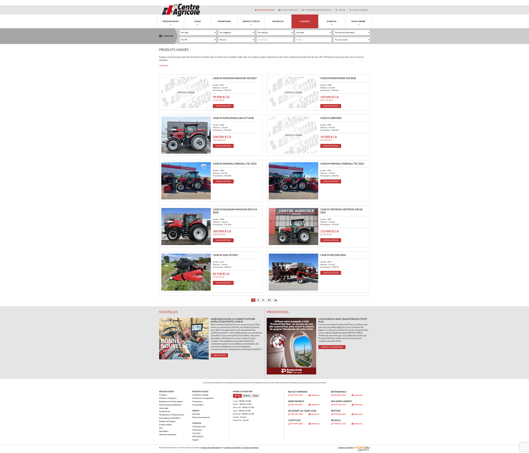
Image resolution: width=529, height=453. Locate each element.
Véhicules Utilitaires (167, 434)
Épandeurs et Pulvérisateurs (171, 401)
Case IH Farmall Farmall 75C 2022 (342, 163)
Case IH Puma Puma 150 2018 (338, 78)
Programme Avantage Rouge (318, 10)
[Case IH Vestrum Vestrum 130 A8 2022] (293, 226)
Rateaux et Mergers (167, 421)
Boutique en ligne (266, 10)
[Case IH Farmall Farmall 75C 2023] (186, 180)
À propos (196, 423)
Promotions (278, 312)
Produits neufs (166, 392)
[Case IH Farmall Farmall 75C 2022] (293, 180)
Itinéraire (315, 395)
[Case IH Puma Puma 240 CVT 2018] (186, 135)
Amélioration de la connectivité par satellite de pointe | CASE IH (233, 320)
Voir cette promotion (332, 347)
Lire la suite (163, 65)
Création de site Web (345, 447)
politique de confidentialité (210, 447)
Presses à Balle (165, 425)
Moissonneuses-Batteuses (170, 405)
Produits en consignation (203, 398)
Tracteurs (163, 395)
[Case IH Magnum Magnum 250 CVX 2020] (186, 226)
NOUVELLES (197, 436)
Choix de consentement (250, 447)
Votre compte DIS (289, 10)
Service (195, 411)
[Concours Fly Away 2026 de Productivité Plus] (291, 346)
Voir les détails (223, 106)
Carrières (196, 433)
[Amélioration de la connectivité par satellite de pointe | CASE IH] (184, 338)
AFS (161, 428)
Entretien (196, 414)
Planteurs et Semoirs (168, 398)
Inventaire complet (200, 395)
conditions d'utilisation (232, 447)
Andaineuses (164, 411)
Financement (197, 405)
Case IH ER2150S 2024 (333, 255)
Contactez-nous (199, 426)
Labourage (163, 408)
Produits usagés (200, 392)
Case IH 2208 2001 (331, 118)
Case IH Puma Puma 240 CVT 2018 (233, 118)
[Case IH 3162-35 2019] (186, 272)
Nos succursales (360, 10)
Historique (197, 430)
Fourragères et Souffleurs (170, 418)
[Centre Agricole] (180, 10)
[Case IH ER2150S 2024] (293, 272)
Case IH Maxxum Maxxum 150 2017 (235, 78)
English (342, 10)
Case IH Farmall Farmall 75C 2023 (234, 163)
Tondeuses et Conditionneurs (171, 415)
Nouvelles (168, 312)
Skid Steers (163, 431)
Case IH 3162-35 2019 (225, 255)
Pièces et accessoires (201, 417)
